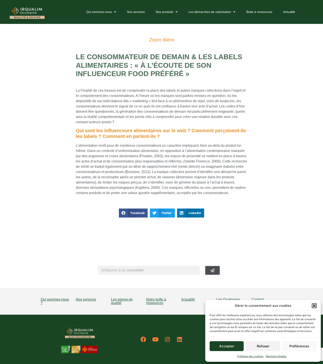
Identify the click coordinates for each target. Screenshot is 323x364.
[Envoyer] (212, 270)
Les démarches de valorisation (210, 12)
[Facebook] (143, 339)
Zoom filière (161, 40)
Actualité (289, 12)
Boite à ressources (259, 12)
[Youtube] (155, 339)
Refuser (263, 346)
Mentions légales (276, 356)
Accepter (226, 346)
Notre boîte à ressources (156, 301)
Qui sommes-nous (99, 12)
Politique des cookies (250, 356)
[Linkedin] (179, 339)
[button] (314, 305)
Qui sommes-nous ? (55, 301)
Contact (258, 299)
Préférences (299, 346)
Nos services (136, 12)
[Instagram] (167, 339)
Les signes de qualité (122, 301)
